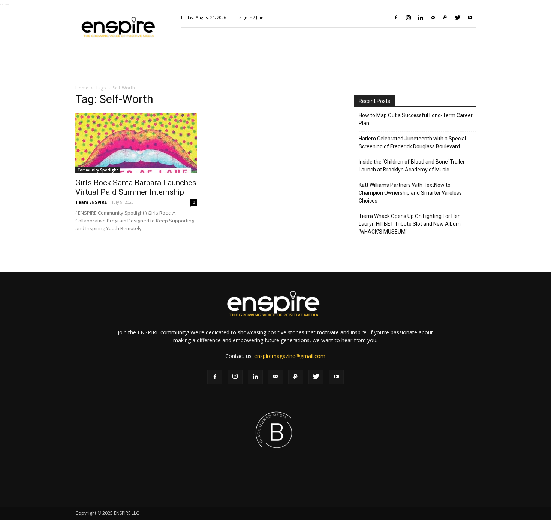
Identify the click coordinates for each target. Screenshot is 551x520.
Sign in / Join (251, 17)
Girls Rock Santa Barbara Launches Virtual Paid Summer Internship (135, 187)
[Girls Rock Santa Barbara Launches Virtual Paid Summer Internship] (136, 143)
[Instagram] (408, 17)
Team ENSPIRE (91, 202)
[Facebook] (395, 17)
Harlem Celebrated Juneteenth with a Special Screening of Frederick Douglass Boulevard (412, 142)
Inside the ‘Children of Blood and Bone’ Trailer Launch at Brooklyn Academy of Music (412, 166)
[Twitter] (457, 17)
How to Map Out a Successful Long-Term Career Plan (416, 119)
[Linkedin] (420, 17)
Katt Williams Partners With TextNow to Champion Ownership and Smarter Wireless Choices (410, 193)
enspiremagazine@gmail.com (289, 355)
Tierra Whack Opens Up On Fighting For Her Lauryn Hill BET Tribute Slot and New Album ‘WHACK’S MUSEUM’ (410, 224)
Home (81, 88)
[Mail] (433, 17)
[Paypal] (445, 17)
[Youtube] (470, 17)
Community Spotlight (98, 170)
